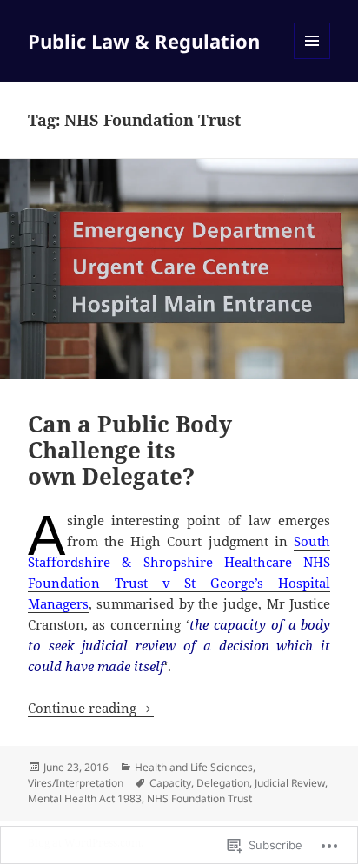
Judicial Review (290, 782)
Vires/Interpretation (75, 782)
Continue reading (84, 707)
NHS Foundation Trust (199, 798)
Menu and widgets (312, 58)
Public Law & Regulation (144, 41)
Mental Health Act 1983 (85, 798)
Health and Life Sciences (194, 767)
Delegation (222, 782)
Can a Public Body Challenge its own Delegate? (130, 449)
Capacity (170, 782)
